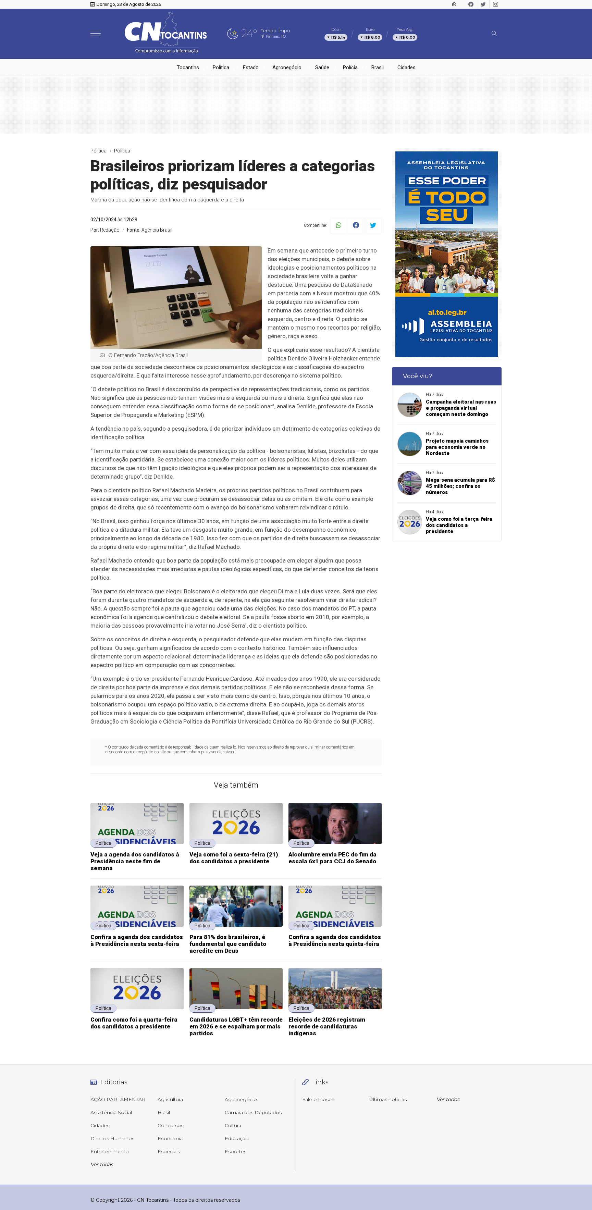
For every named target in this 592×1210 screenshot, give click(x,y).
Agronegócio (286, 67)
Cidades (406, 67)
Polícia (350, 67)
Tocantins (188, 67)
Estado (251, 67)
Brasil (377, 67)
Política (221, 67)
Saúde (322, 67)
